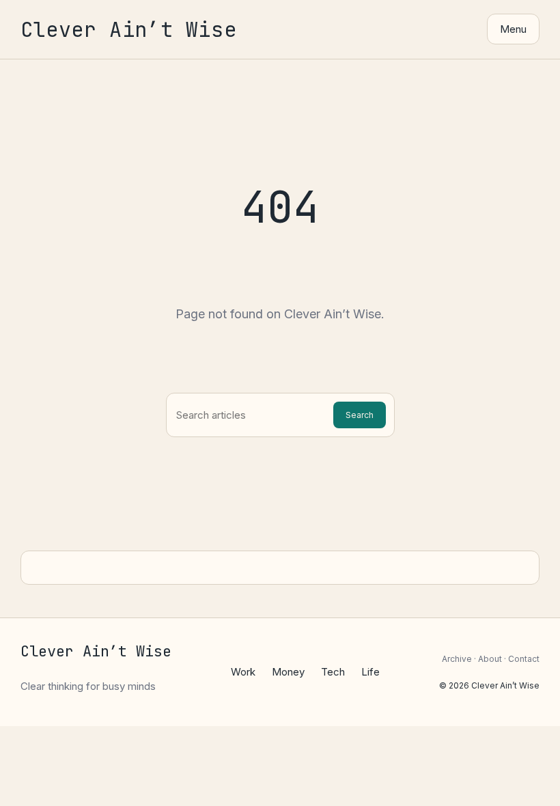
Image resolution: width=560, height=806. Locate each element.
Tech (333, 671)
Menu (513, 29)
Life (370, 671)
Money (288, 671)
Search (360, 415)
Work (243, 671)
